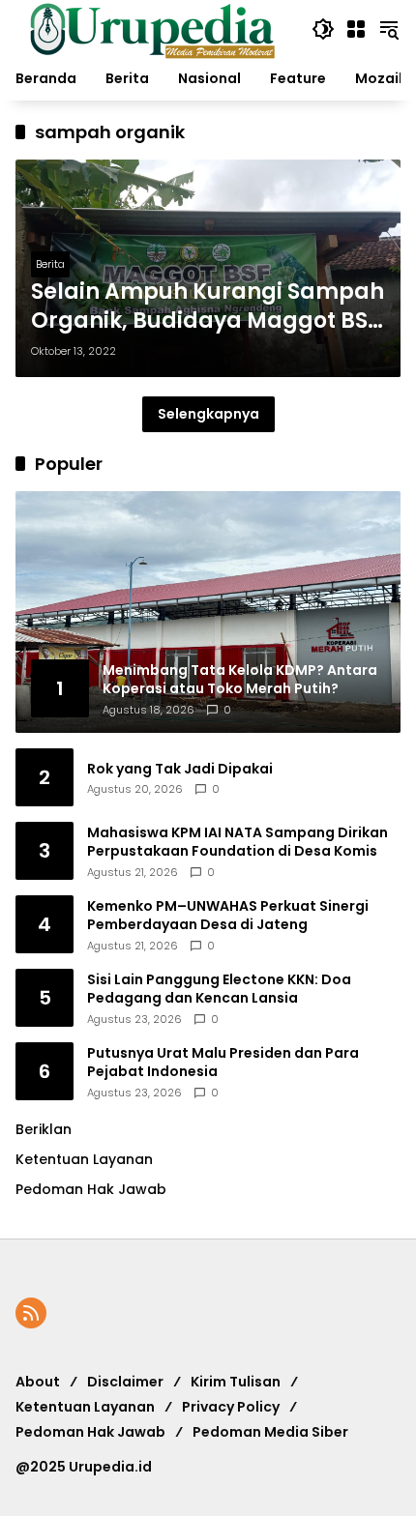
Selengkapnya (208, 413)
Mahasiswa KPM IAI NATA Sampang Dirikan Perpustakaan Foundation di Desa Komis (237, 842)
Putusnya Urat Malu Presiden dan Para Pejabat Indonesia (223, 1063)
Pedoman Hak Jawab (90, 1432)
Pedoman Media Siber (270, 1432)
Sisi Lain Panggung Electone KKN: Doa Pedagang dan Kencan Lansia (219, 989)
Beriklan (43, 1129)
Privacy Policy (231, 1406)
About (37, 1381)
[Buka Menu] (356, 29)
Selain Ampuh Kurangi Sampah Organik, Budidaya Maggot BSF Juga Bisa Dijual (207, 307)
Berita (50, 264)
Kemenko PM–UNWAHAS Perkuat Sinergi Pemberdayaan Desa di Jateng (228, 916)
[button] (323, 29)
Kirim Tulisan (236, 1381)
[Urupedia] (151, 28)
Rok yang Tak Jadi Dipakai (180, 769)
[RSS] (30, 1312)
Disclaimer (125, 1381)
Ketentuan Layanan (84, 1159)
